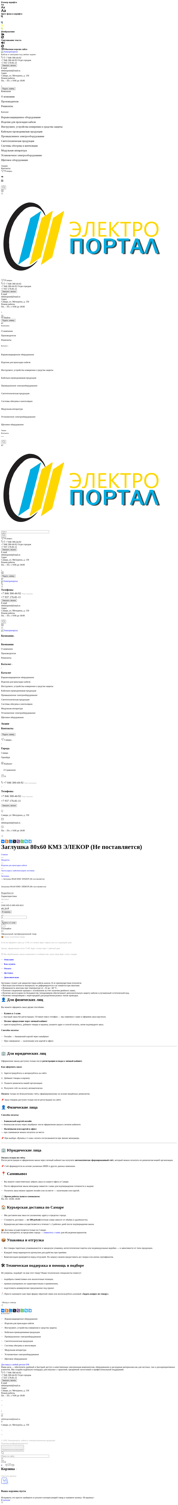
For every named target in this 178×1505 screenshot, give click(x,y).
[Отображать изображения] (2, 34)
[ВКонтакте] (2, 176)
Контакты (5, 168)
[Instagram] (2, 181)
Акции (4, 166)
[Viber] (18, 841)
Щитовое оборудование (14, 160)
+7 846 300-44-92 (13, 58)
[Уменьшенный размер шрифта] (2, 5)
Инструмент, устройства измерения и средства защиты (32, 126)
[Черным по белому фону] (2, 17)
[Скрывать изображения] (2, 38)
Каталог (5, 112)
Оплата (7, 968)
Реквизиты (7, 106)
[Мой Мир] (10, 841)
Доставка (8, 973)
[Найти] (3, 535)
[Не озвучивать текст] (2, 47)
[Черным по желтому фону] (2, 26)
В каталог (5, 1500)
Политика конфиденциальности (14, 1443)
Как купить (9, 964)
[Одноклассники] (6, 841)
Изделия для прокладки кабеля (18, 122)
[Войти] (2, 191)
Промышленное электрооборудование (22, 136)
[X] (14, 841)
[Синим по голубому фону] (2, 23)
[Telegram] (30, 841)
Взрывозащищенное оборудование (21, 117)
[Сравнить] (3, 925)
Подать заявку (8, 89)
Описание (9, 959)
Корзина (8, 1469)
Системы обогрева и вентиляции (19, 145)
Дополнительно (11, 977)
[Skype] (26, 841)
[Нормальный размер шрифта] (3, 8)
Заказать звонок (9, 65)
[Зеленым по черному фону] (2, 29)
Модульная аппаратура (14, 150)
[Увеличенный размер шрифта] (3, 11)
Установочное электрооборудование (21, 155)
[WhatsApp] (22, 841)
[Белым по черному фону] (2, 20)
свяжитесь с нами (52, 1232)
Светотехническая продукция (17, 141)
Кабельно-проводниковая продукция (21, 131)
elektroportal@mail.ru (10, 70)
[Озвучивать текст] (3, 43)
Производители (9, 101)
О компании (8, 96)
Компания (6, 91)
